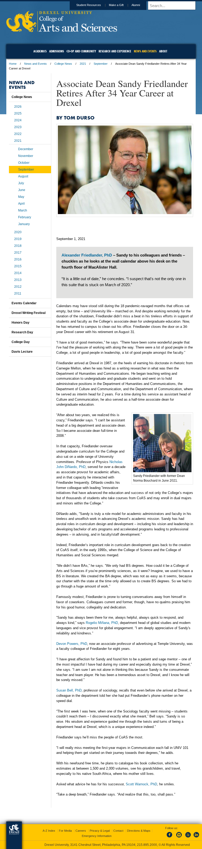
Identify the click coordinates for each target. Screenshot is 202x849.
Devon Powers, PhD (71, 644)
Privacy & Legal (100, 830)
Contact (118, 830)
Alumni (136, 5)
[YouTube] (188, 837)
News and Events (35, 63)
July (21, 183)
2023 (18, 127)
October (23, 163)
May (21, 197)
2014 (18, 273)
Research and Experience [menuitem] (115, 51)
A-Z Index (49, 830)
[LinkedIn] (196, 837)
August (23, 176)
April (21, 203)
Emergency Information (97, 835)
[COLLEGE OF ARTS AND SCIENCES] (61, 30)
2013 (18, 280)
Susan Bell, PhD (69, 690)
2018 (18, 246)
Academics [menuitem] (40, 51)
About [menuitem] (163, 51)
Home (13, 63)
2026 (18, 106)
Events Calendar (24, 303)
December (25, 149)
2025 (18, 113)
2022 (18, 134)
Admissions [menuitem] (56, 51)
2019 (18, 239)
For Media (65, 830)
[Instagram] (179, 837)
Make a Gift (116, 5)
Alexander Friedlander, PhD (87, 255)
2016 (18, 259)
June (21, 190)
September (101, 63)
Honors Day (20, 322)
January (24, 224)
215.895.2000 (147, 845)
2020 (18, 232)
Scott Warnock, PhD (141, 784)
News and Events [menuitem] (145, 51)
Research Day (22, 332)
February (24, 217)
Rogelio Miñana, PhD (102, 623)
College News (63, 63)
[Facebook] (170, 837)
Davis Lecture (22, 351)
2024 (18, 120)
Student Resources (88, 5)
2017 (18, 252)
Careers (80, 830)
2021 (83, 63)
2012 (18, 287)
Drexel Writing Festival (29, 313)
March (22, 210)
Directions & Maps (138, 830)
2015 (18, 266)
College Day (21, 342)
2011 (17, 293)
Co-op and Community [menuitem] (81, 51)
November (25, 156)
